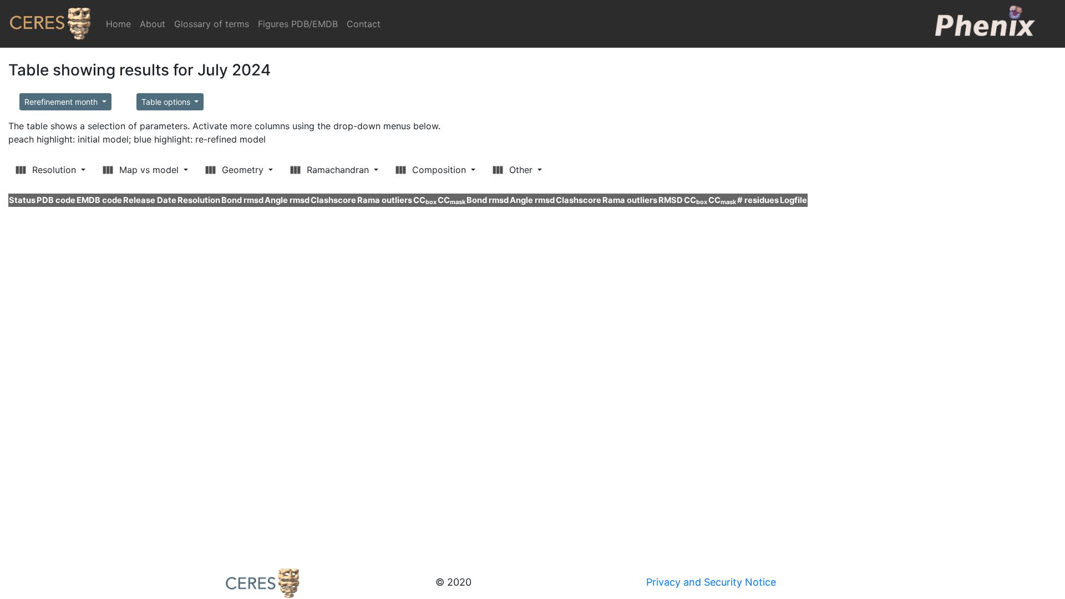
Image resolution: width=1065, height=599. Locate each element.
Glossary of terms (211, 23)
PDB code (56, 200)
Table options (166, 101)
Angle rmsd (287, 200)
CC (425, 200)
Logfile (793, 200)
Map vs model (148, 169)
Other (520, 169)
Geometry (242, 169)
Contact (364, 23)
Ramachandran (338, 169)
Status (22, 200)
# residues (758, 200)
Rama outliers (384, 200)
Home (120, 23)
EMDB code (99, 200)
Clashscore (333, 200)
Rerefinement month (62, 101)
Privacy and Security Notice (711, 582)
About (152, 23)
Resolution (54, 169)
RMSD (670, 200)
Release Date (149, 200)
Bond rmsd (242, 200)
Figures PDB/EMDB (298, 23)
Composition (439, 169)
